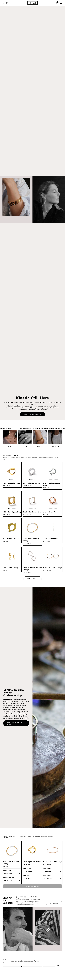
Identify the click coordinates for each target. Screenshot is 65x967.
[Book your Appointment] (7, 3)
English (58, 965)
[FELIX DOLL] (32, 3)
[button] (4, 3)
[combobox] (59, 965)
